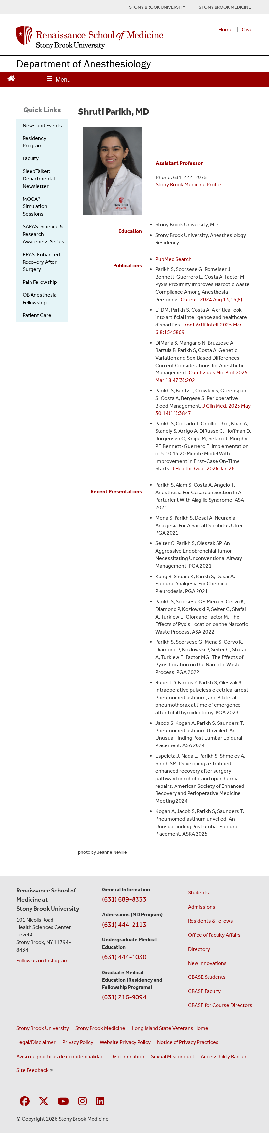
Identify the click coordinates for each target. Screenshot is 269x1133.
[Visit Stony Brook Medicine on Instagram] (82, 1101)
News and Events (42, 125)
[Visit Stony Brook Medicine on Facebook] (24, 1101)
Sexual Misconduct (172, 1056)
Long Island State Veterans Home (170, 1028)
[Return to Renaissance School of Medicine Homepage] (11, 77)
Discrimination (127, 1056)
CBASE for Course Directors (220, 1005)
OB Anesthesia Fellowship (40, 298)
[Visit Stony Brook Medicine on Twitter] (43, 1101)
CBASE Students (207, 977)
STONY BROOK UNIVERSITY (157, 7)
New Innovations (207, 963)
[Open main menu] (58, 79)
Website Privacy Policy (125, 1042)
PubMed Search (173, 259)
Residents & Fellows (210, 921)
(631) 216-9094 (124, 997)
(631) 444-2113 (124, 925)
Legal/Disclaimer (36, 1042)
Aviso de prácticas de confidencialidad (60, 1056)
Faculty (31, 158)
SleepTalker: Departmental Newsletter (39, 178)
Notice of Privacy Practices (187, 1042)
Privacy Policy (77, 1042)
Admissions (201, 907)
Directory (199, 949)
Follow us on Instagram (42, 960)
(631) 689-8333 (124, 899)
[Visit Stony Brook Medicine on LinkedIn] (100, 1101)
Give (247, 29)
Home (225, 29)
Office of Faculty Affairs (214, 935)
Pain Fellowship (40, 282)
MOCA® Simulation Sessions (35, 206)
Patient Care (37, 315)
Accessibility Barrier (224, 1056)
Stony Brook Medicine (100, 1028)
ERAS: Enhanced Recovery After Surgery (41, 262)
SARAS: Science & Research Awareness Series (43, 234)
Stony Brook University (42, 1028)
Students (198, 893)
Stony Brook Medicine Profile (188, 184)
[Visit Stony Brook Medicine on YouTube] (63, 1101)
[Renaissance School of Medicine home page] (89, 37)
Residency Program (34, 142)
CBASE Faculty (204, 991)
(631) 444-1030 (124, 957)
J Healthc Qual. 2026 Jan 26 (203, 468)
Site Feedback (32, 1070)
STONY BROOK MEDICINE (225, 7)
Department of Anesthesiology (83, 63)
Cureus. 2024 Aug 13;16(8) (211, 299)
